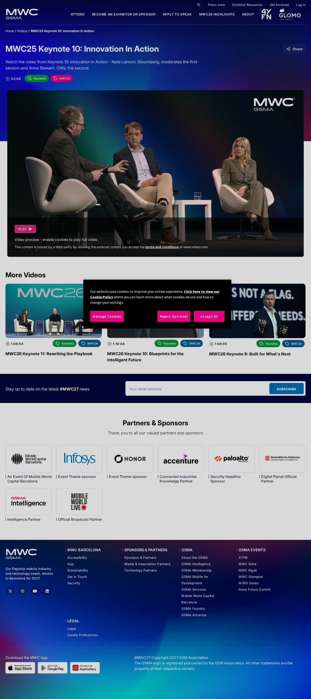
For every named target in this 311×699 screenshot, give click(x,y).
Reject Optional (174, 316)
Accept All (209, 316)
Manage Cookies (107, 316)
